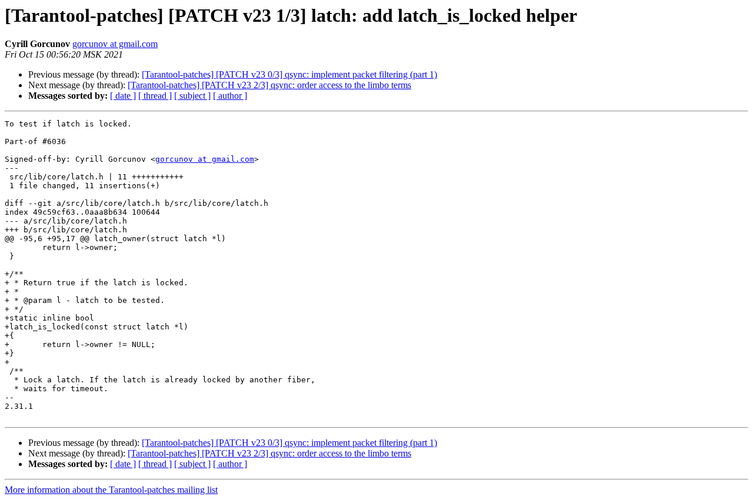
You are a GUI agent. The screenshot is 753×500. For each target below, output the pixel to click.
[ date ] (123, 96)
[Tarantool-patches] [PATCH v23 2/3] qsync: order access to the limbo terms (269, 85)
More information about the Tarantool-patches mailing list (111, 490)
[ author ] (230, 96)
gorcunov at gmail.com (115, 44)
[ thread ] (155, 96)
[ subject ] (192, 96)
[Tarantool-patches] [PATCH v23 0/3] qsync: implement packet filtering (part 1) (289, 74)
